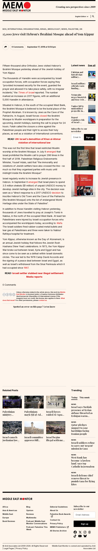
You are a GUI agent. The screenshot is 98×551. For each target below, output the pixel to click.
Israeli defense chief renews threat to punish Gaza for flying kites (83, 480)
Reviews (30, 514)
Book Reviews (9, 521)
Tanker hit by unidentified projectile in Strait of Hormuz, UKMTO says (77, 108)
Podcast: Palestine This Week (37, 528)
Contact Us (55, 520)
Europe (6, 518)
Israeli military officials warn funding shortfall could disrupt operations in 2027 (78, 86)
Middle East (54, 29)
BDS (5, 29)
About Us (54, 510)
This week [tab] (84, 397)
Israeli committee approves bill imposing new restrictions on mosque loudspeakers (33, 439)
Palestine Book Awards (60, 514)
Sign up (89, 137)
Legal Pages (9, 548)
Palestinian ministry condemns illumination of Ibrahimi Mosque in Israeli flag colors (12, 413)
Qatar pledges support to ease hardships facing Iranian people (80, 429)
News (64, 29)
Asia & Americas (10, 510)
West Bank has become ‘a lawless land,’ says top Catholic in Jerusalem (82, 462)
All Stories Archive (58, 531)
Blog (28, 507)
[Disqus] (34, 343)
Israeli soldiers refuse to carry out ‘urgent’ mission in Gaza (83, 445)
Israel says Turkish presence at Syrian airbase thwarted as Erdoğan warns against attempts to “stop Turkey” (82, 412)
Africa (5, 507)
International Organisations (23, 29)
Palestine (73, 29)
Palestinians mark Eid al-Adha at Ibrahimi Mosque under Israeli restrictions (33, 413)
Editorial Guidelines (59, 507)
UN (80, 29)
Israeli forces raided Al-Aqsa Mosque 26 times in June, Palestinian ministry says (55, 413)
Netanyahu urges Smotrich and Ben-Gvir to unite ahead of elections (78, 97)
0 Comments (18, 47)
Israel (43, 29)
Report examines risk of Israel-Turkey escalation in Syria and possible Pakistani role (77, 120)
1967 (26, 267)
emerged (51, 151)
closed (43, 115)
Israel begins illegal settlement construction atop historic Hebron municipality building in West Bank (55, 439)
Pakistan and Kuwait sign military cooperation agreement (77, 74)
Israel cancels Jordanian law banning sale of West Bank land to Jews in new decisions (11, 439)
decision (56, 192)
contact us (43, 300)
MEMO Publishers (58, 527)
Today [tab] (74, 397)
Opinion (29, 510)
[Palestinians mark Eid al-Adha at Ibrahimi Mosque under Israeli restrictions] (34, 402)
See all (91, 65)
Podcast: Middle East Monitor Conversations (36, 522)
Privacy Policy (56, 523)
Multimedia (31, 518)
